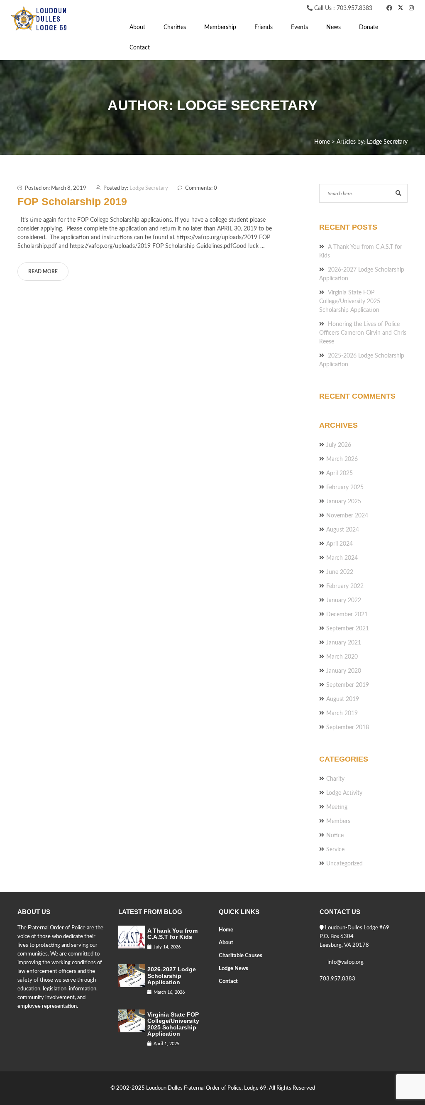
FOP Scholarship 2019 (72, 201)
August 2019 (342, 699)
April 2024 (339, 544)
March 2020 (342, 657)
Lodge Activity (344, 793)
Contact (139, 48)
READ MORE (43, 271)
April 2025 (339, 473)
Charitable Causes (240, 955)
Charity (335, 779)
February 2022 (345, 586)
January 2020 (343, 671)
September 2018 (347, 727)
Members (338, 821)
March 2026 (342, 459)
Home (226, 930)
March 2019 (342, 713)
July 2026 (338, 445)
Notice (335, 835)
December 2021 (347, 614)
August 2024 (342, 530)
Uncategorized (344, 864)
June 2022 (339, 572)
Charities (175, 27)
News (333, 27)
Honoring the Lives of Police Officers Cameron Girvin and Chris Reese (362, 333)
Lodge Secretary (148, 188)
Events (299, 27)
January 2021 (343, 643)
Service (335, 850)
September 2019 (347, 685)
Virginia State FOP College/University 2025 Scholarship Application (349, 301)
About (137, 27)
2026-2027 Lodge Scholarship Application (171, 975)
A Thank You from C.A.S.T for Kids (172, 933)
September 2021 (347, 629)
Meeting (336, 807)
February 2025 (345, 487)
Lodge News (233, 968)
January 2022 (343, 600)
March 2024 (342, 558)
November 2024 (347, 516)
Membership (220, 27)
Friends (263, 27)
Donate (368, 27)
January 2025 (343, 502)
